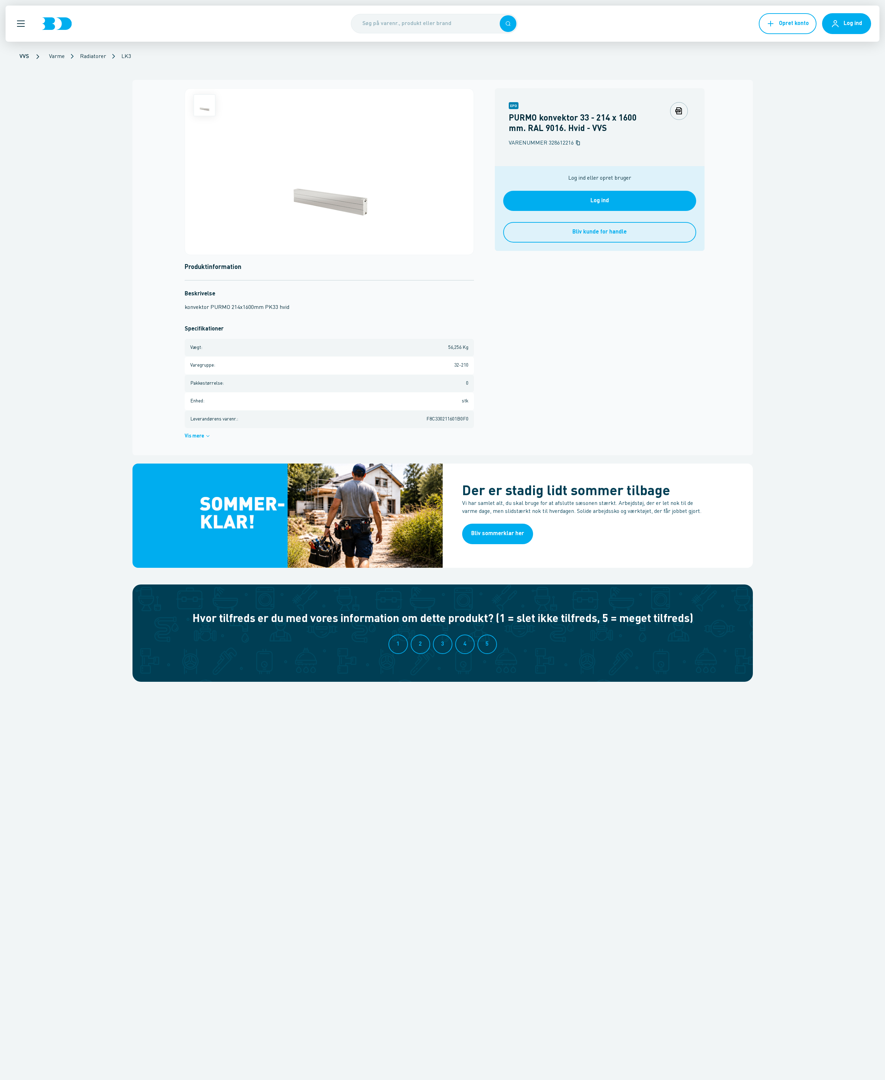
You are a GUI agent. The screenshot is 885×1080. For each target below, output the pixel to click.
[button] (21, 23)
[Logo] (57, 23)
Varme (57, 56)
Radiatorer (93, 56)
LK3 (126, 56)
